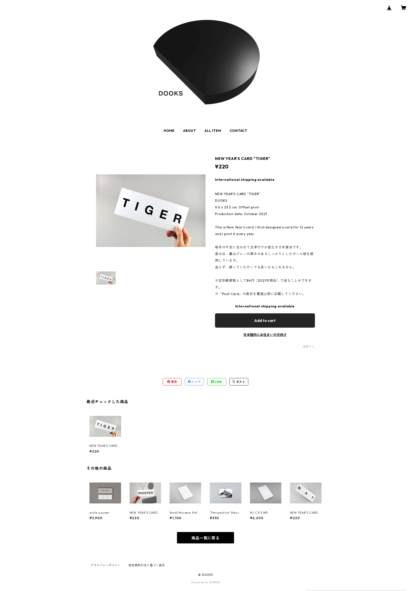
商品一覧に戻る (205, 538)
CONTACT (239, 130)
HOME (169, 130)
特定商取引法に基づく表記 (146, 565)
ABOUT (189, 130)
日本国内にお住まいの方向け (265, 335)
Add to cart (265, 320)
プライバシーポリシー (105, 565)
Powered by (200, 582)
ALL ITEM (213, 130)
